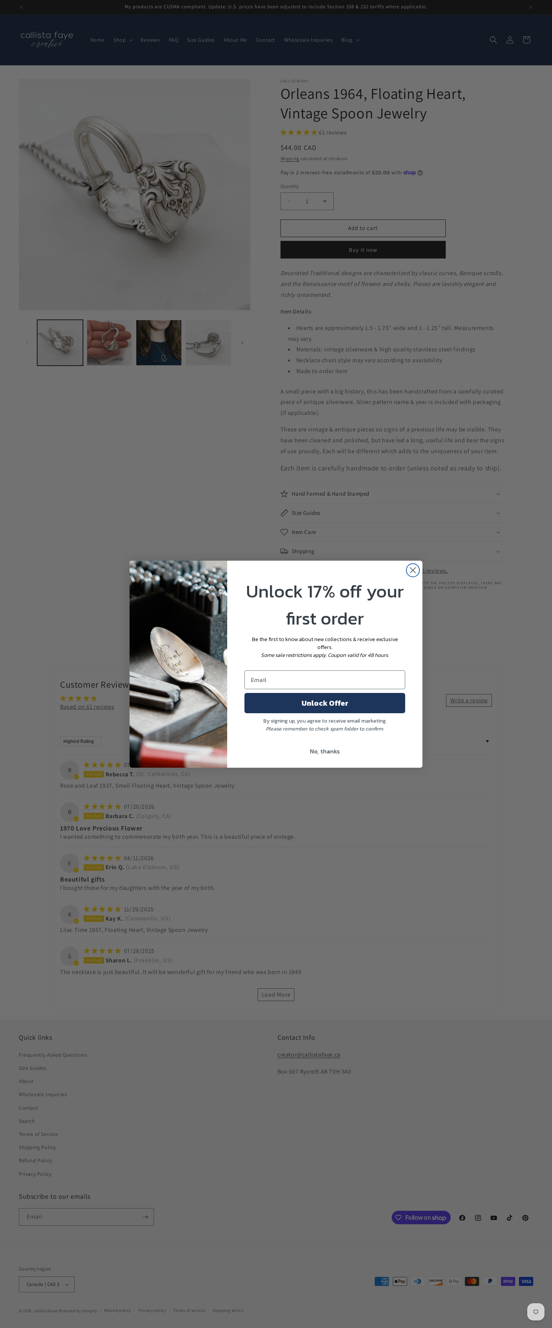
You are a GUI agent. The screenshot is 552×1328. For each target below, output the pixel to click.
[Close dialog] (412, 570)
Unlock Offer (325, 703)
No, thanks (325, 751)
